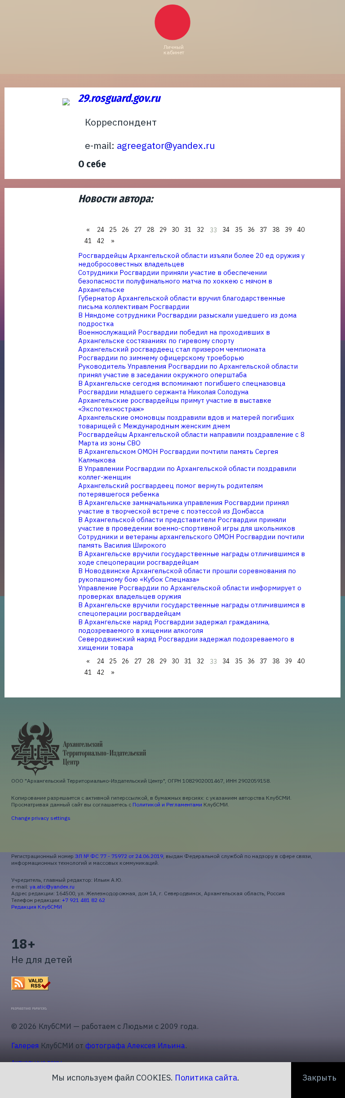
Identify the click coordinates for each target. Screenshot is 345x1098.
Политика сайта (206, 1077)
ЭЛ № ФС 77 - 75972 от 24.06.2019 (119, 856)
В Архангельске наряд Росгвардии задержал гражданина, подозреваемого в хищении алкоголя (174, 626)
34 (226, 230)
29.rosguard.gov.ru (119, 98)
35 (238, 230)
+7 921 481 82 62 (83, 900)
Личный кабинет (174, 50)
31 (187, 230)
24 (100, 230)
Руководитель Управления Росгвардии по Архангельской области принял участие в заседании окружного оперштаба (188, 370)
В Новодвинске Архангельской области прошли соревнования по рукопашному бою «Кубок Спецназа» (187, 575)
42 (100, 241)
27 (138, 230)
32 (200, 230)
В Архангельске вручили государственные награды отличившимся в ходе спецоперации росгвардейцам (191, 557)
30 (175, 230)
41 (88, 241)
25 (112, 230)
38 (275, 230)
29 (163, 230)
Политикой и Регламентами (167, 804)
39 (288, 230)
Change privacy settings (41, 818)
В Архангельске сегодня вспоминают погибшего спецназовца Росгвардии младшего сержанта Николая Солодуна (181, 387)
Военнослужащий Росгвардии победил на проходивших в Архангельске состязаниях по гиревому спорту (174, 336)
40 (301, 230)
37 (263, 230)
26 (125, 230)
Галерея (25, 1045)
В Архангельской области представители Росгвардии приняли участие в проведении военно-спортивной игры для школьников (186, 523)
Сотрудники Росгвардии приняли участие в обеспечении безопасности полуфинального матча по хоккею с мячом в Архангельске (175, 281)
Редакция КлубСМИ (36, 906)
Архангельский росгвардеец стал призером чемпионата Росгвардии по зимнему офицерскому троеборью (171, 353)
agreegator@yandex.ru (166, 145)
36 (251, 230)
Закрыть (319, 1077)
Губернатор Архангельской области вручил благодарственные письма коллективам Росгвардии (181, 302)
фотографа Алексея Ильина (135, 1045)
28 (150, 230)
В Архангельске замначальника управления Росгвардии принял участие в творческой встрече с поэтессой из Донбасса (183, 506)
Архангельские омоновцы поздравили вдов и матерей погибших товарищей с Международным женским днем (186, 421)
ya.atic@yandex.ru (52, 886)
